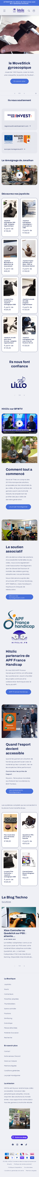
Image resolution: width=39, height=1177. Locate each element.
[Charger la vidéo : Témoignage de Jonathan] (19, 175)
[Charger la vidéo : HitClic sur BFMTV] (19, 424)
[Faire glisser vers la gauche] (14, 395)
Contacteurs (8, 994)
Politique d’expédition (15, 1167)
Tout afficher (6, 902)
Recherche (8, 1037)
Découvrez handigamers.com (17, 597)
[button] (4, 10)
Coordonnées (28, 1167)
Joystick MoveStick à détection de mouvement (8, 263)
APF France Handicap (18, 692)
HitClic (10, 1161)
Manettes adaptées (11, 999)
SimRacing (8, 1018)
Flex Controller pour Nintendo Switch (9, 836)
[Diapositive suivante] (24, 93)
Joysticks (7, 984)
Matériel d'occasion (11, 1033)
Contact (7, 1051)
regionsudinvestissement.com (16, 126)
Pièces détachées (10, 1028)
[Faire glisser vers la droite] (24, 395)
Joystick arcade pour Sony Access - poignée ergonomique (10, 340)
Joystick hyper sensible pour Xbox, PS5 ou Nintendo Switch (29, 263)
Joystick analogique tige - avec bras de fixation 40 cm (29, 340)
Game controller (10, 1008)
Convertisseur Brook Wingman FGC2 (28, 873)
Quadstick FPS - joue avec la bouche (28, 836)
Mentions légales (10, 1066)
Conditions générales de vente (14, 1170)
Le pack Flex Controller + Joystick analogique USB (10, 301)
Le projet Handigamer (18, 507)
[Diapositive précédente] (14, 93)
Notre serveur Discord (12, 1056)
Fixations (7, 1013)
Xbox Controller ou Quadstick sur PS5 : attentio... (15, 933)
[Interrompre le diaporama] (36, 93)
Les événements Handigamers (16, 791)
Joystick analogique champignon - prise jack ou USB (27, 224)
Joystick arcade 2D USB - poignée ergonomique (28, 301)
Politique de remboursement (23, 1164)
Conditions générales (12, 1070)
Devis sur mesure (10, 1061)
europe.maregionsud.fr (13, 149)
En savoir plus (19, 81)
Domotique (8, 1023)
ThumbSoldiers (9, 1004)
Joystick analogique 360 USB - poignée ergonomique (9, 223)
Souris (6, 989)
